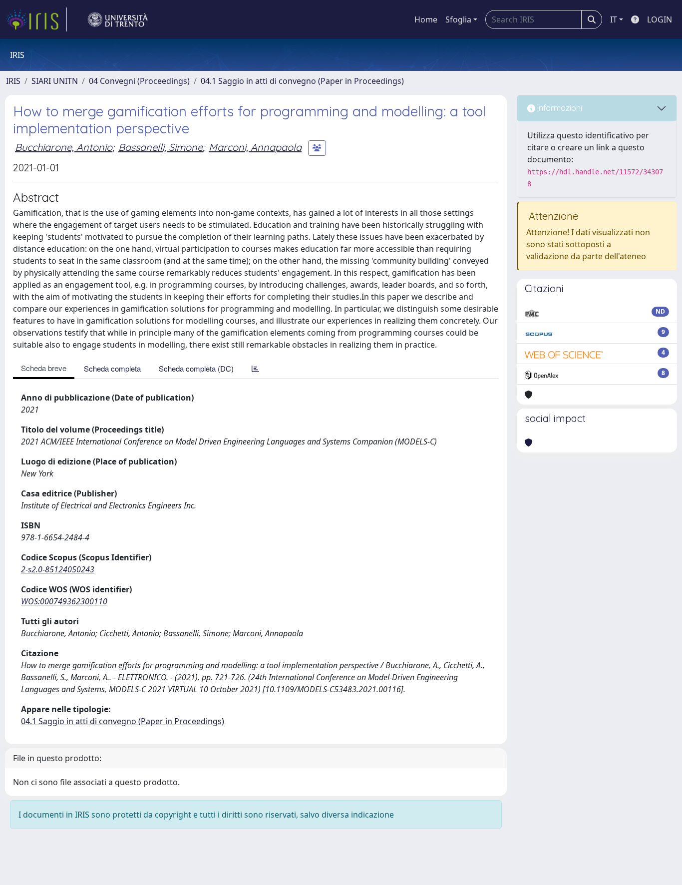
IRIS (13, 80)
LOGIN (659, 19)
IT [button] (613, 19)
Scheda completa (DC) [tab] (196, 368)
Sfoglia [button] (458, 19)
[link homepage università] (118, 19)
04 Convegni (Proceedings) (139, 80)
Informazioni (558, 108)
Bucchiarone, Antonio (63, 147)
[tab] (255, 368)
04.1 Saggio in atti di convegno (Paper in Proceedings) (302, 80)
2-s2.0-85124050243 (57, 569)
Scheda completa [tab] (112, 368)
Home (425, 19)
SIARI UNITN (54, 80)
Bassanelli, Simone (160, 147)
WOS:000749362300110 (64, 601)
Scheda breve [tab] (43, 368)
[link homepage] (36, 19)
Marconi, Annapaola (255, 147)
